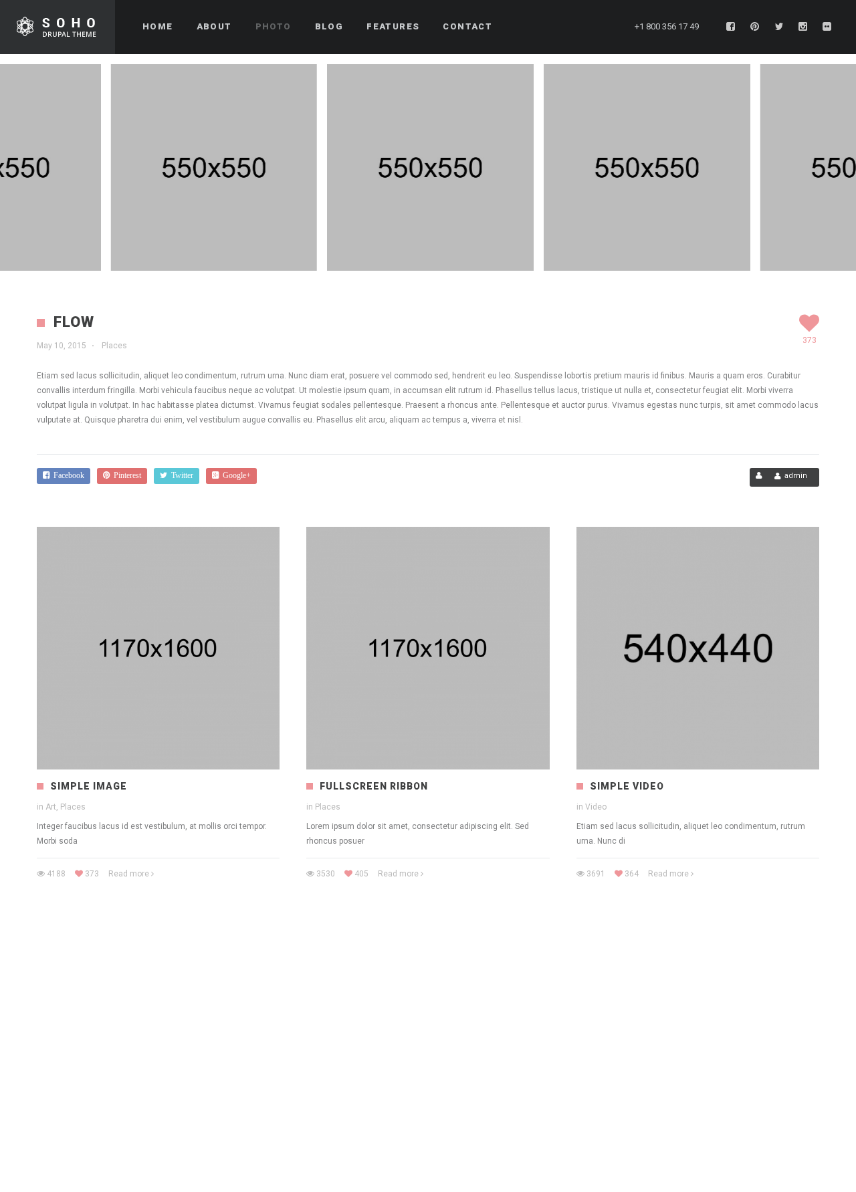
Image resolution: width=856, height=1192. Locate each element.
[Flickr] (827, 26)
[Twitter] (779, 26)
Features (392, 26)
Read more (128, 873)
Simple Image (88, 786)
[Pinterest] (755, 26)
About (214, 26)
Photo (273, 26)
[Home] (57, 27)
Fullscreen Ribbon (374, 786)
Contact (467, 26)
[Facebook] (731, 26)
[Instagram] (803, 26)
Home (157, 26)
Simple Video (627, 786)
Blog (329, 26)
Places (114, 345)
